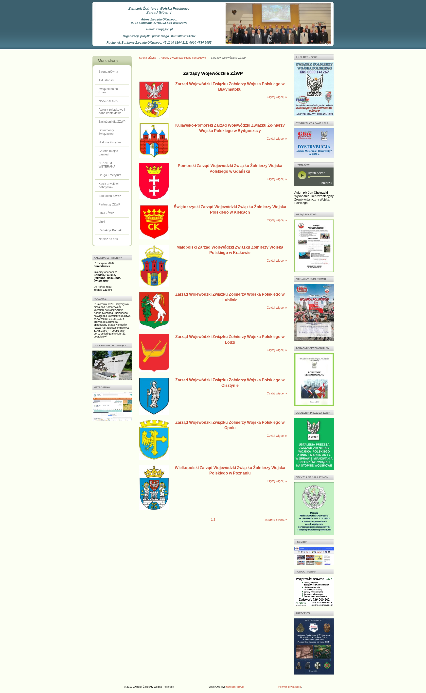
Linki (102, 221)
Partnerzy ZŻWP (109, 204)
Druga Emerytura (110, 175)
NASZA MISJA (108, 101)
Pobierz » (326, 183)
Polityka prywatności (289, 686)
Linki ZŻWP (106, 213)
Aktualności (106, 80)
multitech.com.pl (235, 686)
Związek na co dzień (108, 90)
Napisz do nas (108, 239)
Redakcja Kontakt (110, 230)
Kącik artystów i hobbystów (109, 185)
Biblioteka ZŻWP (110, 196)
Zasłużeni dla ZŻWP (112, 121)
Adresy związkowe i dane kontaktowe (112, 111)
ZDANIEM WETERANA (107, 164)
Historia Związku (110, 142)
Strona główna (108, 71)
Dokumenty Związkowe (106, 132)
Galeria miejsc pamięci (108, 152)
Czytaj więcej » (277, 97)
